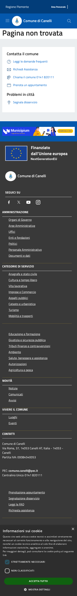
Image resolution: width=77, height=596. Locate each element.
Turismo (14, 310)
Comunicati (16, 394)
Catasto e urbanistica (22, 304)
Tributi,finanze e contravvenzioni (29, 346)
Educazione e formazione (24, 334)
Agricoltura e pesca (21, 370)
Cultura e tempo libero (23, 280)
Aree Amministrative (22, 225)
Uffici (12, 231)
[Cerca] (69, 21)
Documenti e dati (19, 255)
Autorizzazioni (18, 364)
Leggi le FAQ (16, 504)
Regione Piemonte (17, 6)
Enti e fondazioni (19, 237)
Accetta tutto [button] (38, 581)
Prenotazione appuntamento (27, 492)
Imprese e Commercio (22, 292)
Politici (13, 243)
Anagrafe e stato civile (23, 274)
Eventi (13, 423)
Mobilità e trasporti (21, 316)
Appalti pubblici (18, 298)
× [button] (72, 529)
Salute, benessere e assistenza (28, 358)
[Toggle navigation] (7, 20)
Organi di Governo (20, 219)
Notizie (13, 388)
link (5, 555)
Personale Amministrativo (25, 249)
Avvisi (12, 400)
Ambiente (15, 352)
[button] (38, 589)
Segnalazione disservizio (24, 498)
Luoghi (13, 417)
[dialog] (38, 560)
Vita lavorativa (18, 286)
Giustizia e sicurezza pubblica (27, 340)
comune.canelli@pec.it (23, 470)
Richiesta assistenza (21, 510)
